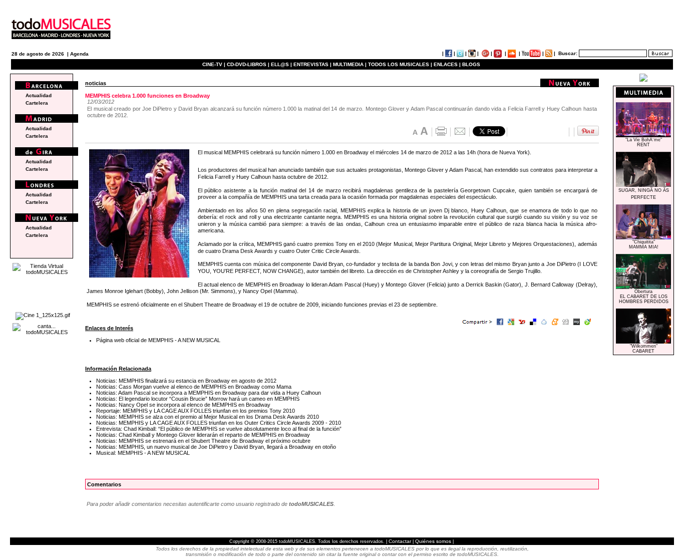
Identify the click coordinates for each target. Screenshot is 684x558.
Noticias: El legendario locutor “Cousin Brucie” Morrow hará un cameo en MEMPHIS (197, 399)
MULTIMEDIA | (350, 64)
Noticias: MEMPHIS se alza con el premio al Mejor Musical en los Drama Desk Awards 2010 (207, 417)
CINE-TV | (214, 64)
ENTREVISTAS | (312, 64)
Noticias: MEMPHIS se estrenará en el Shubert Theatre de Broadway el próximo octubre (203, 441)
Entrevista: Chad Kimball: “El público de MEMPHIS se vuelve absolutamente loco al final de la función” (218, 429)
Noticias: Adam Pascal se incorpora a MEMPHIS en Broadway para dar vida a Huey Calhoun (208, 393)
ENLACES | (447, 64)
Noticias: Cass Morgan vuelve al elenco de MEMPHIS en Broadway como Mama (193, 387)
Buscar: (567, 53)
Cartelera (37, 103)
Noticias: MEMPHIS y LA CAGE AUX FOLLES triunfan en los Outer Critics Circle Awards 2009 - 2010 (218, 423)
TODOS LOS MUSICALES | (400, 64)
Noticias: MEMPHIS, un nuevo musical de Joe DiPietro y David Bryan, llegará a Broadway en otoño (216, 447)
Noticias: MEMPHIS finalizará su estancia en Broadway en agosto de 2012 (186, 381)
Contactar (400, 541)
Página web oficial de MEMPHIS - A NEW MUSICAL (158, 340)
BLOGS (471, 64)
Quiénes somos (433, 541)
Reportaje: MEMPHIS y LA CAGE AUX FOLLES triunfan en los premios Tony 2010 (195, 411)
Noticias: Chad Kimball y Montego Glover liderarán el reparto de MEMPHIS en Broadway (203, 435)
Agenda (79, 54)
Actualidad (39, 95)
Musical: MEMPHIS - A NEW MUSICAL (143, 453)
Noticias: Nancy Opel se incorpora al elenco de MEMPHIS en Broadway (183, 405)
